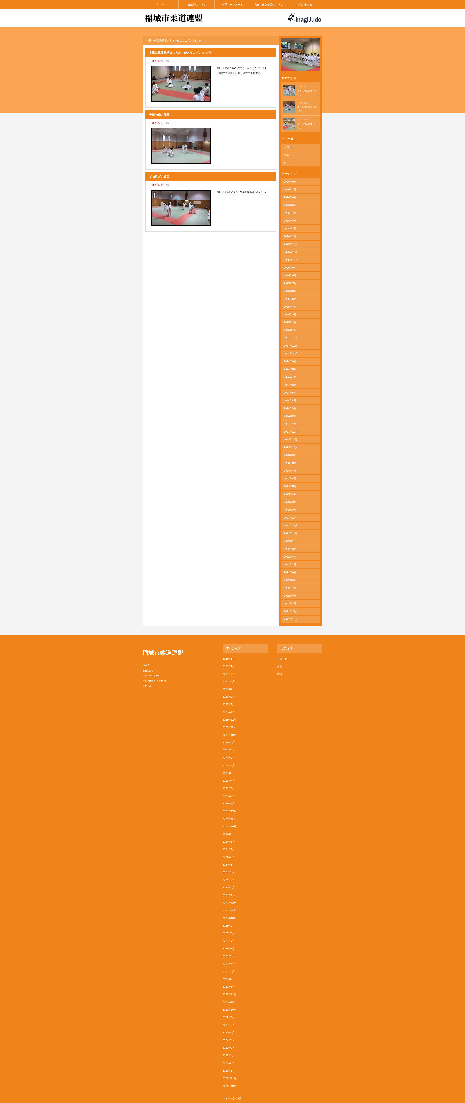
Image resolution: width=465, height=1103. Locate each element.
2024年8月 (290, 369)
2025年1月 (290, 330)
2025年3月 (290, 314)
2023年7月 (290, 470)
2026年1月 (290, 236)
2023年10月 (291, 447)
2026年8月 (290, 181)
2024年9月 (290, 361)
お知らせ (289, 147)
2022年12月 (291, 525)
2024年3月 (290, 408)
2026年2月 (290, 228)
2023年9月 (290, 455)
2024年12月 (291, 337)
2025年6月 (290, 291)
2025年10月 (291, 259)
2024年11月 (290, 345)
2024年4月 (290, 400)
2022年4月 (290, 587)
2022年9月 (290, 548)
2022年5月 (290, 580)
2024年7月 (290, 377)
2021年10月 (291, 619)
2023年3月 (290, 502)
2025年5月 (290, 298)
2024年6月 (290, 384)
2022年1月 (290, 603)
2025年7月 (290, 283)
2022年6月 (290, 572)
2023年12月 (291, 431)
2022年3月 (290, 595)
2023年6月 (290, 478)
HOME (160, 4)
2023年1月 (290, 517)
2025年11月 (290, 252)
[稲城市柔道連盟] (174, 18)
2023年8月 (290, 462)
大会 (286, 155)
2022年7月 (290, 564)
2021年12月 (291, 611)
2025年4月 (290, 306)
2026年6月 (290, 197)
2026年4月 (290, 212)
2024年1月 (290, 423)
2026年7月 (290, 189)
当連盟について (196, 4)
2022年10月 (291, 541)
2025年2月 (290, 322)
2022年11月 (290, 533)
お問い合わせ (304, 4)
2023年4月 (290, 494)
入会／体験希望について (268, 4)
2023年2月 (290, 509)
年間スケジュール (232, 4)
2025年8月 (290, 275)
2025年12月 (291, 244)
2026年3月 (290, 220)
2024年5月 (290, 392)
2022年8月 (290, 556)
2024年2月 (290, 416)
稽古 (167, 61)
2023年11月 (290, 439)
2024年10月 (291, 353)
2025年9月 (290, 267)
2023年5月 (290, 486)
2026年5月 (290, 205)
